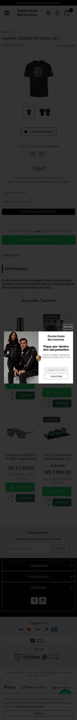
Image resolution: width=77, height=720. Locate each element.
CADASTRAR (56, 376)
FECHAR (68, 326)
